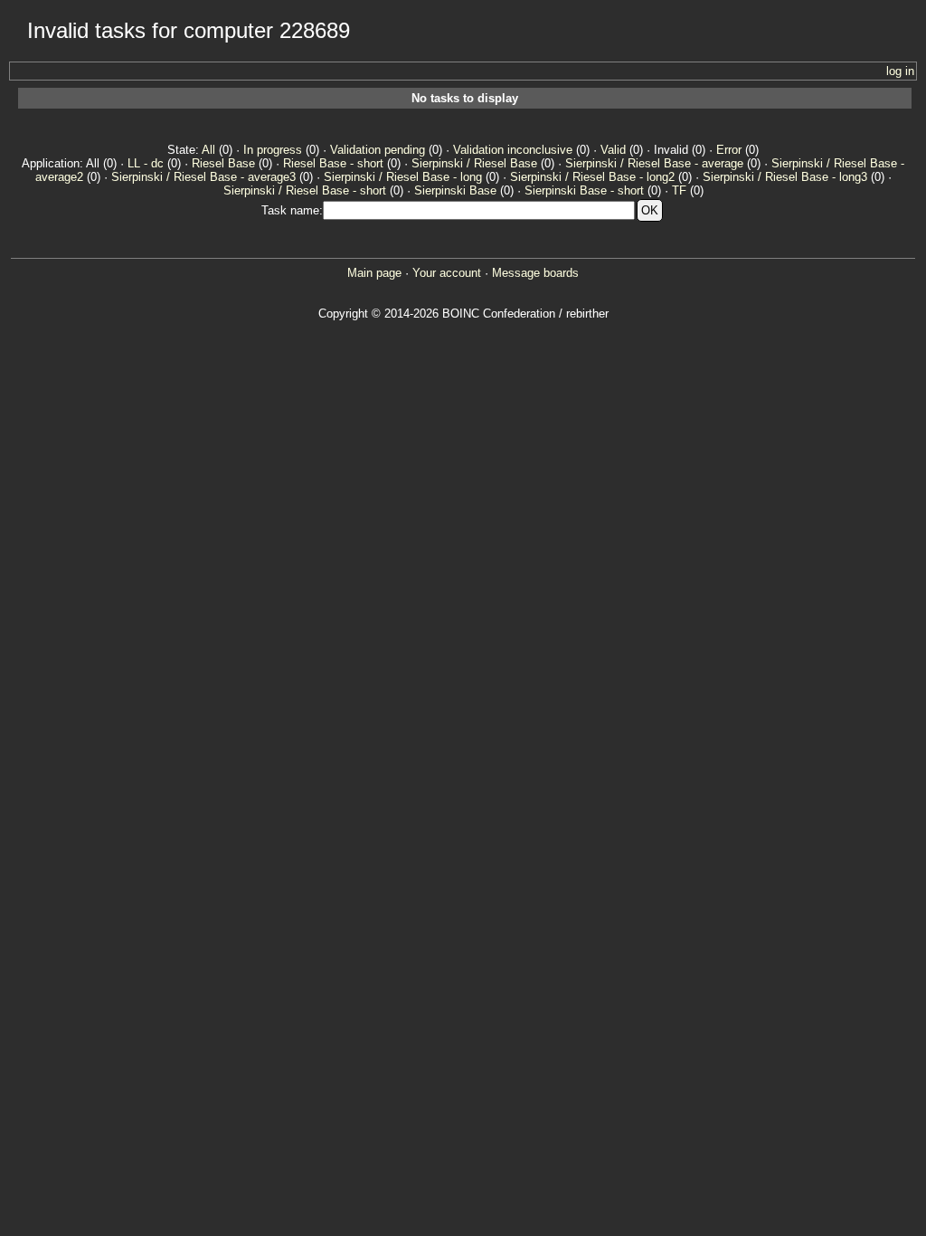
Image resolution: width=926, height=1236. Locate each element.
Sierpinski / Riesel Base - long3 (785, 177)
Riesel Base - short (333, 163)
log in (900, 71)
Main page (374, 273)
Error (729, 150)
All (208, 150)
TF (679, 190)
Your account (446, 273)
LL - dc (146, 163)
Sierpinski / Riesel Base (474, 163)
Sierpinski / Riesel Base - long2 (592, 177)
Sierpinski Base (455, 190)
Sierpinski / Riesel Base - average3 (203, 177)
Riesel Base (223, 163)
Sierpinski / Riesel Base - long (403, 177)
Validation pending (377, 150)
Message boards (535, 273)
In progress (272, 150)
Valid (613, 150)
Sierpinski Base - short (584, 190)
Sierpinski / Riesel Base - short (304, 190)
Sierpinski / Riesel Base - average (654, 163)
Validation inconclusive (512, 150)
